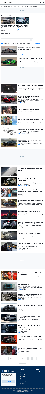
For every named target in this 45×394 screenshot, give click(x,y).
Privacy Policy (12, 383)
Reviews (5, 6)
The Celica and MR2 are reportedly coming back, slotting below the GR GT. (30, 226)
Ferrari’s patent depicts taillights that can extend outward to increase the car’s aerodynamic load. (29, 132)
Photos (19, 6)
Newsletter (29, 6)
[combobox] (17, 39)
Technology (20, 289)
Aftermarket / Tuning (21, 54)
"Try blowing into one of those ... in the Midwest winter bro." (29, 122)
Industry (19, 227)
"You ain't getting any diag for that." (25, 248)
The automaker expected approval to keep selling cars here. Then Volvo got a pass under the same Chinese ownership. (31, 172)
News (2, 6)
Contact (37, 372)
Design (19, 144)
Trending (19, 112)
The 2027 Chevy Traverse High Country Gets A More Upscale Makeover (30, 140)
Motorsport (18, 29)
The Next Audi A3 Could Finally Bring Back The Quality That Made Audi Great (30, 294)
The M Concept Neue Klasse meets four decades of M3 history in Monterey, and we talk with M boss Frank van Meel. (30, 215)
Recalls (19, 332)
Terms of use (31, 390)
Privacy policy (14, 390)
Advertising (37, 371)
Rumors (19, 238)
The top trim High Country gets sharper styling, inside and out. (30, 143)
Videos (15, 6)
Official (2, 29)
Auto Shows (24, 6)
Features (10, 6)
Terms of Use (9, 384)
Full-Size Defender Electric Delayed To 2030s (29, 233)
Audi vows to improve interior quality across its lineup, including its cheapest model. (30, 298)
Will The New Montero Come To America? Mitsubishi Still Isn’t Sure (8, 26)
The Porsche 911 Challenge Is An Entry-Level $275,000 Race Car (22, 26)
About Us (37, 369)
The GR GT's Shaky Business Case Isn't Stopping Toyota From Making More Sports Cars (30, 222)
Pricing (19, 310)
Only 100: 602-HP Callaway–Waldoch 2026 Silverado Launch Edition (29, 48)
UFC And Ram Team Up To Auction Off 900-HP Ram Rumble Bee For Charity (29, 337)
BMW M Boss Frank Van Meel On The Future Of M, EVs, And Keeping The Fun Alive (30, 212)
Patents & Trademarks (22, 133)
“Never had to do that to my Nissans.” (25, 111)
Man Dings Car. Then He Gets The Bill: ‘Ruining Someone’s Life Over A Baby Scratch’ (30, 349)
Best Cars (35, 6)
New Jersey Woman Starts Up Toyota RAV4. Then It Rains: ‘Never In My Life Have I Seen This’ (30, 108)
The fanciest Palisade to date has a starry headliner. (28, 319)
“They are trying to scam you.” (24, 351)
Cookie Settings (25, 390)
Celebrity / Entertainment (22, 185)
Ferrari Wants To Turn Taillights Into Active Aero (30, 129)
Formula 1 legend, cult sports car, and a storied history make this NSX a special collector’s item (30, 276)
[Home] (8, 2)
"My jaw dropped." (21, 194)
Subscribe (9, 381)
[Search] (40, 2)
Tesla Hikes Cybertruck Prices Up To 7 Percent (30, 305)
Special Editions (20, 102)
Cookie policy (19, 390)
